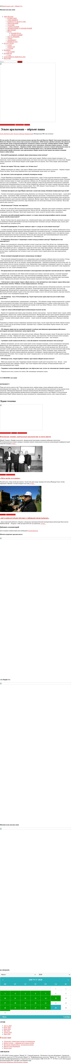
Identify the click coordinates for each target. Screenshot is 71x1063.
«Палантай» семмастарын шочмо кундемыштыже (19, 1041)
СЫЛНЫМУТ (11, 40)
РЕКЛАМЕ (7, 58)
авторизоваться (33, 531)
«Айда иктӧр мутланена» (10, 478)
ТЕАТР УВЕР (6, 1038)
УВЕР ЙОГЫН (8, 16)
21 (45, 1003)
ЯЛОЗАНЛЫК (11, 514)
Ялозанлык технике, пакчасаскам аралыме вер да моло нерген (25, 437)
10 (5, 998)
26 (25, 1008)
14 (45, 998)
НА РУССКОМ (9, 43)
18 (15, 1003)
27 (35, 1008)
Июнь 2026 (7, 1029)
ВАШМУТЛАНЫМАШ (7, 125)
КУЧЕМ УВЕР (12, 18)
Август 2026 (35, 979)
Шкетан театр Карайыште (12, 1046)
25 (15, 1008)
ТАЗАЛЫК (11, 25)
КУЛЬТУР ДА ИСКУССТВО (16, 21)
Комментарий (29, 134)
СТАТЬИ (10, 48)
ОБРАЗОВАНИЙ (12, 23)
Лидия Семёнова (19, 134)
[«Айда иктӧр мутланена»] (35, 459)
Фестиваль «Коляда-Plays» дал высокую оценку (19, 1045)
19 (25, 1003)
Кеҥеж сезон (8, 1048)
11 (15, 998)
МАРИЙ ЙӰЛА (16, 33)
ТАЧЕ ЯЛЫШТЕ (12, 20)
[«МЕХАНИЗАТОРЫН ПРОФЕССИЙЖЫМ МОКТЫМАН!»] (35, 499)
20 (35, 1003)
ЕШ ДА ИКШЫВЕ (13, 37)
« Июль (3, 1017)
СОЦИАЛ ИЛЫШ (13, 26)
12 (25, 998)
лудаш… (14, 443)
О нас (9, 55)
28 (45, 1008)
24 (5, 1008)
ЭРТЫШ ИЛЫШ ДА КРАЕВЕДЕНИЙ (19, 28)
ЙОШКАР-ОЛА (12, 42)
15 (55, 998)
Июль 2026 (7, 1027)
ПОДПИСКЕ (8, 53)
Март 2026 (7, 1034)
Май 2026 (7, 1031)
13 (35, 998)
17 (5, 1003)
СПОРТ (9, 38)
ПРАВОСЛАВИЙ (16, 35)
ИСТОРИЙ (11, 52)
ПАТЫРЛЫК (19, 125)
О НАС (9, 45)
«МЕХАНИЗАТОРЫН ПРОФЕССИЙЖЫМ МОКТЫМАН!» (24, 518)
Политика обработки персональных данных (14, 1062)
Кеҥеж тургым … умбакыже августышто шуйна (19, 1043)
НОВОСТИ (11, 47)
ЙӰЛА (9, 31)
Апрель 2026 (8, 1032)
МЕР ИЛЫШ (11, 30)
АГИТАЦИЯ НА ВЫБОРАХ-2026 (14, 57)
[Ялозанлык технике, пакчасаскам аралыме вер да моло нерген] (35, 417)
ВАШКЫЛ (7, 50)
